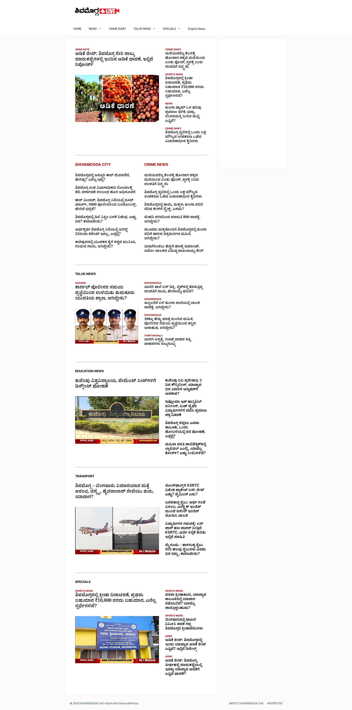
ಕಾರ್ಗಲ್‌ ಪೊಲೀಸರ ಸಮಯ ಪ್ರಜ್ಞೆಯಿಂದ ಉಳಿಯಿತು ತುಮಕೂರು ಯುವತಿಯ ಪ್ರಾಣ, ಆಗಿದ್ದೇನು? (105, 293)
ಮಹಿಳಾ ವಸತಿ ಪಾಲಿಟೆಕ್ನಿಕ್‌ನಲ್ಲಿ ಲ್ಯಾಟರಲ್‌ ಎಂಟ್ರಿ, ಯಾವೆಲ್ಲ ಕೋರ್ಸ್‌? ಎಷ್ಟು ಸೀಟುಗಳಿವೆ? (185, 449)
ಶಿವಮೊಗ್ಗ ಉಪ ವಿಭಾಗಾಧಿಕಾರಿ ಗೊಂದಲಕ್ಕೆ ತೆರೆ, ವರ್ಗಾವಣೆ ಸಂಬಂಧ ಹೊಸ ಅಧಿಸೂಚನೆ (105, 190)
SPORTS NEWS (174, 75)
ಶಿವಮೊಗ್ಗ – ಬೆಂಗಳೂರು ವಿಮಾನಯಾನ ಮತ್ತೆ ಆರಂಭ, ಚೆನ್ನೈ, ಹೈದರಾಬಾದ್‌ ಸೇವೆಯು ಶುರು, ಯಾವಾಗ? (114, 492)
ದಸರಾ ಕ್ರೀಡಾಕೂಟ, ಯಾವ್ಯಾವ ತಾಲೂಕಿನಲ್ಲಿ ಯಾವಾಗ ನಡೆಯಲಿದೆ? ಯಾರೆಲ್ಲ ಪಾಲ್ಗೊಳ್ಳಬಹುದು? (185, 602)
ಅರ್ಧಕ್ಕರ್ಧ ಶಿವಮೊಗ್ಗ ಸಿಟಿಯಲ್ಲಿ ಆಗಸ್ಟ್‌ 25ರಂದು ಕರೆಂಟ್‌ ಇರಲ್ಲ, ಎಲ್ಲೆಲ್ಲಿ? (101, 232)
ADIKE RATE (82, 50)
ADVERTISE (274, 704)
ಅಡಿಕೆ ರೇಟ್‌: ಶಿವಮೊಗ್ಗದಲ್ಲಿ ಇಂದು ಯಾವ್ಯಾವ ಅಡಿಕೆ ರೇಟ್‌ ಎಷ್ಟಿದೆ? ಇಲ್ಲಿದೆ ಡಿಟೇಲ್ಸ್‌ (185, 645)
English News (196, 29)
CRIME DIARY (117, 29)
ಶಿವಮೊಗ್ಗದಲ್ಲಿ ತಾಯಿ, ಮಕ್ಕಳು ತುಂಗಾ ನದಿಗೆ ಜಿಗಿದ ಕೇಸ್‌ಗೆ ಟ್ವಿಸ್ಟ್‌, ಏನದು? (173, 207)
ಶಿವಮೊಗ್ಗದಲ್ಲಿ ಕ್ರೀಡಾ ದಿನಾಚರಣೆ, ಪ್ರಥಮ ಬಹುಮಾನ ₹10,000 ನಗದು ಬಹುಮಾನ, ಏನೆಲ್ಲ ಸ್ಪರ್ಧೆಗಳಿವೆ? (184, 88)
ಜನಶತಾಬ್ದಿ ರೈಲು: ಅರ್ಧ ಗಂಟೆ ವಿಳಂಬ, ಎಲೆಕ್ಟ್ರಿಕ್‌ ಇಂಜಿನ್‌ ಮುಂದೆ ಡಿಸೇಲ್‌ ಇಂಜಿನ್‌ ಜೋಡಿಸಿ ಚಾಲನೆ (185, 510)
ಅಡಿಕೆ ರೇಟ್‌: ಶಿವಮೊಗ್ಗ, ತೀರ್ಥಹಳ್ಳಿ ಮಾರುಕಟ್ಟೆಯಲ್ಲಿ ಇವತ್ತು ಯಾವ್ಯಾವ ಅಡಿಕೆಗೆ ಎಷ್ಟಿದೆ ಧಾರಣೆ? (183, 668)
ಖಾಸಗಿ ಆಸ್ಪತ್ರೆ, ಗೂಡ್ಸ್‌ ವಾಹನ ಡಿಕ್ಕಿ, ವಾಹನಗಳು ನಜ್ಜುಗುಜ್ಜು (168, 342)
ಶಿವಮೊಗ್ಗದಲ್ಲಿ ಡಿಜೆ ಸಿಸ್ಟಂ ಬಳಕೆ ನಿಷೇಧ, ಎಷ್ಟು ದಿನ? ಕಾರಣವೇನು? (105, 220)
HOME (77, 29)
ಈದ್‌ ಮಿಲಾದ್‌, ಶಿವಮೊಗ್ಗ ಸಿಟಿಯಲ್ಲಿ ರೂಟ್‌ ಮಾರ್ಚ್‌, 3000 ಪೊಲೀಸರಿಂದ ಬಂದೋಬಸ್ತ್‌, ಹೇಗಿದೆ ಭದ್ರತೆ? (106, 205)
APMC (169, 637)
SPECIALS (169, 29)
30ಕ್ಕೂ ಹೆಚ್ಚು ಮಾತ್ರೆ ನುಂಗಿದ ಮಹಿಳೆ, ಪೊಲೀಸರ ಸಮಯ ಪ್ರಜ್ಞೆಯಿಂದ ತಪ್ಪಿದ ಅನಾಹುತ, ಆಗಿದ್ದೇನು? (170, 324)
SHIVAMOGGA (153, 283)
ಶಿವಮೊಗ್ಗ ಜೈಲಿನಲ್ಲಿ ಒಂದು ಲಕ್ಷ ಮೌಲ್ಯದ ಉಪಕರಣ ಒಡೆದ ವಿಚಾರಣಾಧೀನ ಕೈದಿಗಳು (185, 137)
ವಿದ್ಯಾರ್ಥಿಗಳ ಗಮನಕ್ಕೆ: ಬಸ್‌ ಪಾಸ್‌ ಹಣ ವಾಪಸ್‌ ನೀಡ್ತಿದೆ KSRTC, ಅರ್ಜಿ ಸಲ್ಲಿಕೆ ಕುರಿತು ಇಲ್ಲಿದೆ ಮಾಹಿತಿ (185, 531)
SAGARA (80, 283)
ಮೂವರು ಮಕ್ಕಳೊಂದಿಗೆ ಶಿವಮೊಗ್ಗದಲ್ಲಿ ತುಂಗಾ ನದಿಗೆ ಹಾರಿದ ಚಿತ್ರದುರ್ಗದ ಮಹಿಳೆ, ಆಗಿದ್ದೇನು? (175, 234)
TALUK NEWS (142, 29)
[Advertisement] (253, 103)
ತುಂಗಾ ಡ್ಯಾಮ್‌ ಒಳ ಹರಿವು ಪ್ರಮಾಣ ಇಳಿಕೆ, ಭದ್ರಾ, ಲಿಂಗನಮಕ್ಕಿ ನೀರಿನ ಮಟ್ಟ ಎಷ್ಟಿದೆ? (183, 115)
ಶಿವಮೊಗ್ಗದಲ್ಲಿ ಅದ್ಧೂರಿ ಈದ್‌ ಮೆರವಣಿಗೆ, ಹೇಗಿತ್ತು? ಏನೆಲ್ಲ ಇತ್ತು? (102, 178)
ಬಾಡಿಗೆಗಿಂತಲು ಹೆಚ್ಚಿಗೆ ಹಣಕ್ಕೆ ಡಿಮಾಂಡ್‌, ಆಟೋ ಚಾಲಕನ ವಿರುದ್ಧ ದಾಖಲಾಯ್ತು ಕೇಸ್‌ (173, 249)
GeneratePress (128, 704)
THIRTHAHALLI (153, 336)
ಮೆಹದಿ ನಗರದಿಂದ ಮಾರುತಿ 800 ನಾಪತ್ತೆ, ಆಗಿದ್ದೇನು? (172, 220)
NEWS (93, 29)
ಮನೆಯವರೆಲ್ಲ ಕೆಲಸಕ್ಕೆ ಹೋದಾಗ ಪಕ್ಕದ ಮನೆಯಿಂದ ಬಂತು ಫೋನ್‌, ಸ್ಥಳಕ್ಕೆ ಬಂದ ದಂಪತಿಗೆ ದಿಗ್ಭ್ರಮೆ (185, 61)
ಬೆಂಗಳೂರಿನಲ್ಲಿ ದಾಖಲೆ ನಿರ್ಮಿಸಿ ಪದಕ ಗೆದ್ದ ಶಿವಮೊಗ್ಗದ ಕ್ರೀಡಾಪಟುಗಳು (184, 624)
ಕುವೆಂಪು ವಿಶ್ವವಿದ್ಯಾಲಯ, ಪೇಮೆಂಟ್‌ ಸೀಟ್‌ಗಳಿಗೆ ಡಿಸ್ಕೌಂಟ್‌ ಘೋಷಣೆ (115, 384)
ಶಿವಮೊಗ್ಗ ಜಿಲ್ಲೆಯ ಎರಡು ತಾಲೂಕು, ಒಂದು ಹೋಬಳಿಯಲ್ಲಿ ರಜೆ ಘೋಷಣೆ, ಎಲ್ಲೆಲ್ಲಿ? (185, 430)
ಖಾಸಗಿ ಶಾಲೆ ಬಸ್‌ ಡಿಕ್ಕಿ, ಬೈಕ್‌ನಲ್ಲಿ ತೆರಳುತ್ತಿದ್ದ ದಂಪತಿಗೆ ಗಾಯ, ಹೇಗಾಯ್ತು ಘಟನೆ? (173, 289)
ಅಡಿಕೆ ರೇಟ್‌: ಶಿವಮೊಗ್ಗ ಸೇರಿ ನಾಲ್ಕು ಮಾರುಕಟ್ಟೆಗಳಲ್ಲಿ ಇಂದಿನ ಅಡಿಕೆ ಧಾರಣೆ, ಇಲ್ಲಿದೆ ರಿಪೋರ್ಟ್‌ (114, 60)
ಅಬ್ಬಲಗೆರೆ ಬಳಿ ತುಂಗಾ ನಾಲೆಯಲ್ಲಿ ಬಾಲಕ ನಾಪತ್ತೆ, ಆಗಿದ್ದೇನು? (172, 305)
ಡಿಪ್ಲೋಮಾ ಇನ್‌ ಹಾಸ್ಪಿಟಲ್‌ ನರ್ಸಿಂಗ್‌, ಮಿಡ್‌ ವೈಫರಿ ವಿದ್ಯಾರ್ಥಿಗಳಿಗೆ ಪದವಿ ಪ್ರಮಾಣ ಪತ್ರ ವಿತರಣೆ (186, 409)
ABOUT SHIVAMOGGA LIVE (246, 704)
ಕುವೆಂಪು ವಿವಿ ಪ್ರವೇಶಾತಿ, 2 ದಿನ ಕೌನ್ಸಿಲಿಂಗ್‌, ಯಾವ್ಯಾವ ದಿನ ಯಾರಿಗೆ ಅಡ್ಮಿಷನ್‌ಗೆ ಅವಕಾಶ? (183, 388)
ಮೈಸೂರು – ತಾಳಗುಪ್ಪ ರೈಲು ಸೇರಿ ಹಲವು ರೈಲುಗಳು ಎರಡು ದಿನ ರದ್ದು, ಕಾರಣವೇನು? (185, 550)
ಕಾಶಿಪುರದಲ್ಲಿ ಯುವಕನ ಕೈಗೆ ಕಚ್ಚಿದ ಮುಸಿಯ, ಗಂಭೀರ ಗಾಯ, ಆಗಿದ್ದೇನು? (105, 244)
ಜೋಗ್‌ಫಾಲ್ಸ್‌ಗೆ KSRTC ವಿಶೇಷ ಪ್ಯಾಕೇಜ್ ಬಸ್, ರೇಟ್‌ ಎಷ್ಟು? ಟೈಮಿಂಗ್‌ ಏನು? (184, 490)
